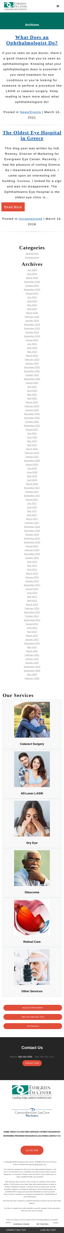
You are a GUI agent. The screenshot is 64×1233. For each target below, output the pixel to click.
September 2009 (32, 670)
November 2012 (32, 612)
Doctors (25, 1132)
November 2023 (32, 328)
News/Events (30, 112)
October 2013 (32, 581)
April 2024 (32, 309)
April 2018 (32, 480)
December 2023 (32, 324)
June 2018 (32, 472)
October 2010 (32, 663)
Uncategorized (30, 218)
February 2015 (32, 550)
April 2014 (32, 569)
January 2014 (32, 577)
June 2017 (32, 507)
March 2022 (32, 402)
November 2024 (32, 281)
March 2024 (32, 313)
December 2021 (32, 414)
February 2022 (32, 406)
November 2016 (32, 530)
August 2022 (32, 383)
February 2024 (32, 316)
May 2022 (32, 394)
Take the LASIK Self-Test (32, 1017)
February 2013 (32, 608)
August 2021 (32, 429)
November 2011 (32, 643)
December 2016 (32, 526)
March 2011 (32, 651)
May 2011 (32, 647)
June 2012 (32, 628)
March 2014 (32, 573)
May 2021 (32, 441)
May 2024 (32, 305)
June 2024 (32, 301)
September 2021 (32, 425)
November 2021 (32, 418)
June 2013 (32, 593)
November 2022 (32, 371)
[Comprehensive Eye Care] (32, 1112)
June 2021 (32, 437)
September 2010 (32, 666)
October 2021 (32, 421)
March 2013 (32, 604)
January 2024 (32, 320)
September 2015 (32, 542)
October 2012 (32, 616)
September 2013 (32, 585)
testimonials (33, 1026)
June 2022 (32, 390)
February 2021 (32, 453)
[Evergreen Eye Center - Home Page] (28, 6)
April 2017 (32, 515)
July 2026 (32, 270)
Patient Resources (50, 1132)
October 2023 (32, 332)
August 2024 (32, 293)
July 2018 (32, 468)
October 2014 (32, 558)
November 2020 (32, 460)
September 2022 (32, 379)
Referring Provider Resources (20, 1136)
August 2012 (32, 624)
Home (6, 1132)
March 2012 (32, 635)
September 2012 (32, 620)
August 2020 (32, 464)
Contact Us (54, 1136)
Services (35, 1132)
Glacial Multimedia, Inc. (38, 1164)
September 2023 (32, 336)
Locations (42, 1136)
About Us (15, 1132)
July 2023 (32, 344)
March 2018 (32, 484)
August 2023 (32, 340)
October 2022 (32, 375)
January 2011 (32, 659)
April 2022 (32, 398)
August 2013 (32, 589)
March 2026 (32, 278)
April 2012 (32, 631)
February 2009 (32, 678)
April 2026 (32, 274)
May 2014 (32, 565)
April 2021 (32, 445)
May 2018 (32, 476)
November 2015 (32, 538)
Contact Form (32, 1063)
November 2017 (32, 488)
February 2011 (32, 655)
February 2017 (32, 523)
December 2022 (32, 367)
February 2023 (32, 359)
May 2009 (32, 674)
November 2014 (32, 554)
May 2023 (32, 351)
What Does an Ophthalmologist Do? (32, 40)
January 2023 (32, 363)
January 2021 (32, 456)
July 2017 (32, 503)
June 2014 (32, 561)
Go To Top (32, 1150)
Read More (13, 206)
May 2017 (32, 511)
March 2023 (32, 355)
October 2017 (32, 491)
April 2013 (32, 600)
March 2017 (32, 519)
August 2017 (32, 499)
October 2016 (32, 534)
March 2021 (32, 449)
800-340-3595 (25, 1057)
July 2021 (32, 433)
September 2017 (32, 495)
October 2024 (32, 285)
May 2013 (32, 596)
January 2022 (32, 410)
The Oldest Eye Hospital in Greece (32, 135)
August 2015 (32, 546)
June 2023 (32, 348)
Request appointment (32, 1008)
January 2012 (32, 639)
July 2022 (32, 386)
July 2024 (32, 297)
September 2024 (32, 289)
